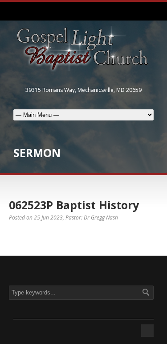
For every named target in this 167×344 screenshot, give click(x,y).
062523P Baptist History (74, 204)
